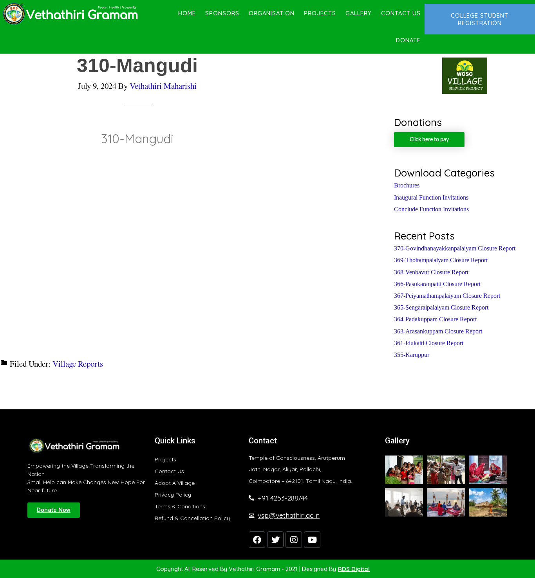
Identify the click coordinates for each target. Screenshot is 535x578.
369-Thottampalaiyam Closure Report (441, 260)
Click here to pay (429, 139)
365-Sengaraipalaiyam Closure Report (441, 307)
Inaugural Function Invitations (431, 197)
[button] (53, 510)
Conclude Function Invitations (431, 209)
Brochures (406, 185)
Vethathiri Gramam (70, 13)
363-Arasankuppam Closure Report (438, 331)
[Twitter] (275, 539)
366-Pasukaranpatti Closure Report (437, 284)
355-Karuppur (411, 354)
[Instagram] (294, 539)
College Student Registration (479, 19)
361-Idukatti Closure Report (428, 343)
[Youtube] (312, 539)
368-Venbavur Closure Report (431, 272)
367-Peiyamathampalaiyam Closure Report (447, 295)
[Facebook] (257, 539)
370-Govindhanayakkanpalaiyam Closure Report (454, 248)
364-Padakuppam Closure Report (435, 319)
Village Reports (77, 363)
